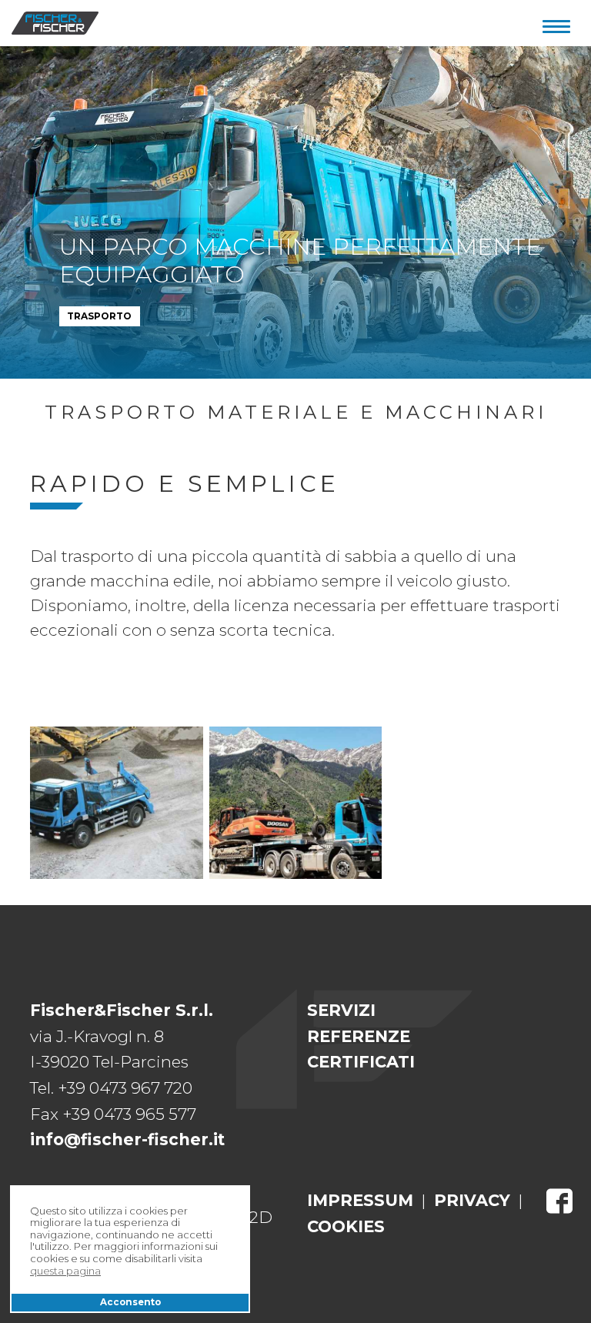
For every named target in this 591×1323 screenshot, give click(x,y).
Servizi (341, 1010)
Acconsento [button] (130, 1302)
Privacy (472, 1200)
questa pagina (65, 1271)
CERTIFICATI (361, 1061)
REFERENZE (358, 1036)
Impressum (360, 1200)
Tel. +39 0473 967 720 (111, 1087)
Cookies (346, 1226)
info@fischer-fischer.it (127, 1139)
